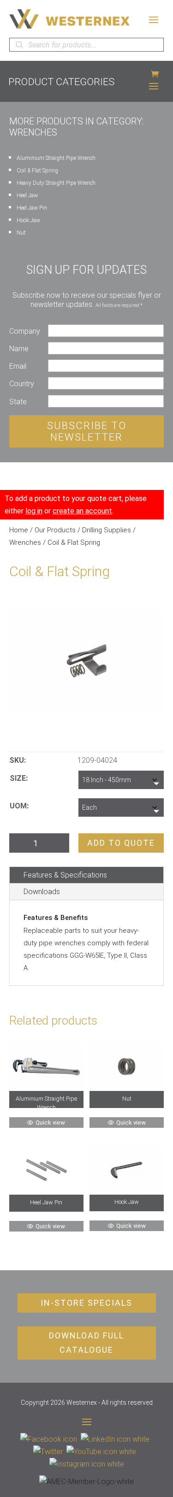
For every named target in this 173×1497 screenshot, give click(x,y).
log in (33, 511)
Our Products (55, 530)
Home (18, 530)
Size (18, 778)
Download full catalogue (86, 1343)
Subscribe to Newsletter (86, 431)
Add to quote (121, 843)
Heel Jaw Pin (32, 208)
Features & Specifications (65, 875)
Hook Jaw (28, 220)
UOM (18, 806)
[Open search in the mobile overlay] (86, 45)
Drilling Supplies (106, 530)
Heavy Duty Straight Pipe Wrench (56, 183)
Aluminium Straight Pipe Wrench (56, 158)
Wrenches (25, 542)
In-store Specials (86, 1303)
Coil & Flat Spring (37, 170)
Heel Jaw (27, 195)
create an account (82, 511)
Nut (21, 233)
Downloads (42, 891)
